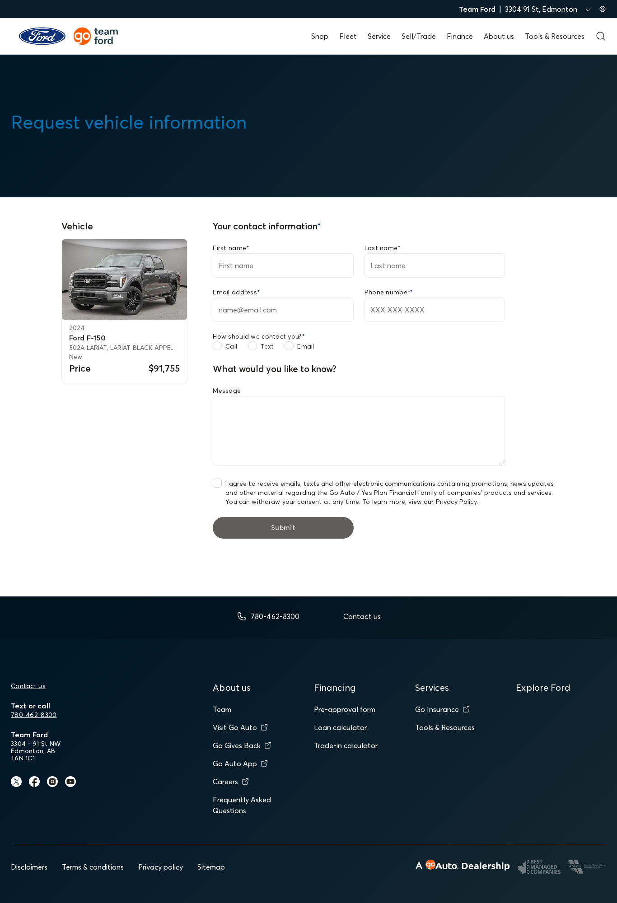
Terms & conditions (93, 866)
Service (379, 36)
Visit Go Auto (235, 727)
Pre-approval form (344, 709)
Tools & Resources (554, 36)
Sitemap (211, 866)
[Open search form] (600, 36)
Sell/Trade (419, 36)
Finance (460, 36)
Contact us (28, 686)
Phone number (389, 292)
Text (267, 346)
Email (305, 346)
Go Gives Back (237, 745)
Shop (319, 36)
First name (231, 247)
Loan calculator (340, 727)
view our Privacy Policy (442, 502)
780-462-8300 (33, 715)
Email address (236, 292)
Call (231, 346)
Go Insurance (437, 709)
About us (499, 36)
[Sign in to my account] (602, 9)
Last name (383, 247)
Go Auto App (235, 763)
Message (227, 390)
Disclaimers (29, 866)
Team (222, 709)
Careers (225, 781)
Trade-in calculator (346, 745)
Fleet (348, 36)
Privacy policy (160, 866)
